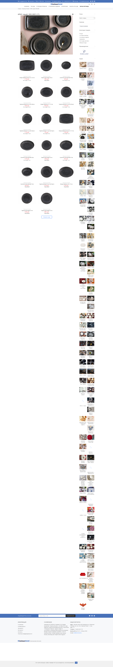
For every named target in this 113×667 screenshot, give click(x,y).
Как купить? (20, 630)
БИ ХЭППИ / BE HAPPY (90, 542)
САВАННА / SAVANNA (90, 141)
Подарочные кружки (91, 600)
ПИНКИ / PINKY (90, 284)
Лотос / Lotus (83, 405)
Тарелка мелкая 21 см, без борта (27, 130)
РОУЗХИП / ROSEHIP (82, 551)
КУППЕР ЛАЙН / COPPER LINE (90, 385)
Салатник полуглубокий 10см (66, 77)
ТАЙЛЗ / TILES (83, 515)
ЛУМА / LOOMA (82, 96)
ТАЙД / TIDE (83, 195)
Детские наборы (91, 590)
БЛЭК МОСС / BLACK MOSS (91, 375)
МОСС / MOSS (83, 375)
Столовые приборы (41, 6)
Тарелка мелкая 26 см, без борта (27, 104)
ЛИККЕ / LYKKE (90, 267)
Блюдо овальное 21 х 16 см (47, 104)
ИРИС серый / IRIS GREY (34, 8)
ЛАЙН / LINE (91, 205)
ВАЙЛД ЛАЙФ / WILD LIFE (90, 514)
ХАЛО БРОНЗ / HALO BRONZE (90, 560)
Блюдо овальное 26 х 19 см (66, 184)
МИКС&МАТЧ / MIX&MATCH (90, 404)
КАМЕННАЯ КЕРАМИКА (82, 187)
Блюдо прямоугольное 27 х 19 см (66, 130)
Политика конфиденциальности (25, 633)
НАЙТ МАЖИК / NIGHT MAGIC (90, 462)
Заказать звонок (57, 1)
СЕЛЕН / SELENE (83, 159)
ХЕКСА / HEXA (83, 124)
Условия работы (21, 626)
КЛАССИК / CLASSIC (82, 249)
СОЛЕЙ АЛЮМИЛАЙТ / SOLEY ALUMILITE (82, 535)
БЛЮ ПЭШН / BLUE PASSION (90, 494)
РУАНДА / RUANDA (91, 293)
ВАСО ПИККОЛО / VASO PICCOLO (90, 177)
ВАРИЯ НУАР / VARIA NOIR (91, 87)
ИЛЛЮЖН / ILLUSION (82, 223)
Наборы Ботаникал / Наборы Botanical (91, 580)
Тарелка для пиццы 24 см (27, 210)
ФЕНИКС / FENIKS (91, 187)
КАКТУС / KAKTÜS (91, 452)
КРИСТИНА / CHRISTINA (91, 441)
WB (38, 1)
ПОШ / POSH (83, 493)
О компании (20, 624)
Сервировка (64, 6)
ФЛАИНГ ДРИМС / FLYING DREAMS (83, 483)
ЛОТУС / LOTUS (90, 124)
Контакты (48, 1)
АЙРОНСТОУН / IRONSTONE (83, 141)
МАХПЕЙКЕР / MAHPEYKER (83, 471)
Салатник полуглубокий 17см (66, 157)
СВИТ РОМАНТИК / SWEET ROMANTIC (91, 483)
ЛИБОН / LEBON (91, 414)
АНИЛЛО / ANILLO (90, 196)
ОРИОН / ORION (91, 348)
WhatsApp (76, 1)
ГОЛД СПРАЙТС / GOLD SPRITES (83, 561)
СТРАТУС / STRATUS (90, 320)
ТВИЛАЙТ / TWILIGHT (82, 357)
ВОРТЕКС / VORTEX (90, 329)
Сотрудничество (23, 1)
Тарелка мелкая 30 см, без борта (46, 184)
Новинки (26, 6)
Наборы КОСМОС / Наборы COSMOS (83, 591)
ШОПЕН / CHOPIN (91, 231)
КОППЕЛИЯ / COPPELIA (91, 551)
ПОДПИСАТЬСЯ (70, 615)
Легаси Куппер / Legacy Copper (90, 395)
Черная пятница (84, 6)
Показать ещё (46, 217)
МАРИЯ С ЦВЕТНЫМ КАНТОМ (90, 69)
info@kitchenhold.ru (85, 1)
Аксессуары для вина (84, 41)
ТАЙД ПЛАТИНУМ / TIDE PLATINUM (83, 286)
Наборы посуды (73, 6)
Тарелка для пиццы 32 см (46, 210)
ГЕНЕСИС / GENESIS (90, 150)
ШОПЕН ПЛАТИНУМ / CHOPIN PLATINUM (83, 269)
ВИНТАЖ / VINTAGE (90, 159)
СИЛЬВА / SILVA (83, 79)
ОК (76, 662)
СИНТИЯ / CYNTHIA (83, 441)
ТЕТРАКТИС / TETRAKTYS (83, 303)
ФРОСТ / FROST (91, 357)
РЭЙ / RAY (83, 132)
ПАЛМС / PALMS (91, 523)
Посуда (33, 6)
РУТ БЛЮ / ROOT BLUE (83, 366)
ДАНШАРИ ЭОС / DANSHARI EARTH (82, 423)
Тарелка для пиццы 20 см (46, 157)
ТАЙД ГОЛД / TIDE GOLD (91, 276)
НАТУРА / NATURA (83, 168)
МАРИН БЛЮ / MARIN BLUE (90, 473)
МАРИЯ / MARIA (91, 106)
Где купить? (32, 1)
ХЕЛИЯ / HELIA (83, 68)
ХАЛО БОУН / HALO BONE (91, 569)
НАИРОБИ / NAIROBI (90, 505)
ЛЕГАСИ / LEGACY (83, 394)
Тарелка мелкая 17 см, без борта (46, 130)
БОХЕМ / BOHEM (83, 462)
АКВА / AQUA (91, 222)
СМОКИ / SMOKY (83, 240)
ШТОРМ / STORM (91, 213)
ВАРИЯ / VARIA (90, 78)
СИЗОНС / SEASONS (91, 97)
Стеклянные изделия (54, 6)
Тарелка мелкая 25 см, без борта (66, 104)
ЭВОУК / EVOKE (82, 502)
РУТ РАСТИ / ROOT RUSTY (91, 366)
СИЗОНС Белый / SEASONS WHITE (82, 106)
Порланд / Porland (25, 8)
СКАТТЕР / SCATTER (83, 348)
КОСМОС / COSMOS (83, 451)
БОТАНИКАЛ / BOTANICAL (91, 115)
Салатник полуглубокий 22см (27, 157)
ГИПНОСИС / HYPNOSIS (83, 320)
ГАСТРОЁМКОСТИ (82, 578)
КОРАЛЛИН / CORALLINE (83, 205)
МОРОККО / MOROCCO (90, 532)
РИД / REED (90, 132)
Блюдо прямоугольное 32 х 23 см (27, 77)
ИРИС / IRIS (90, 168)
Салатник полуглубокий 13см (27, 184)
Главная (19, 8)
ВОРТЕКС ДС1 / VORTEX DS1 (82, 329)
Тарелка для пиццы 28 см (46, 77)
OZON (42, 1)
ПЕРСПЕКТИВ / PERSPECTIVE (90, 311)
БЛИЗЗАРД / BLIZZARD (90, 240)
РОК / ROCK (83, 384)
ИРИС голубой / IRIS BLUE (90, 249)
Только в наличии (84, 26)
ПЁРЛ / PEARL (83, 149)
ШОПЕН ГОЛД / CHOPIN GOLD (90, 259)
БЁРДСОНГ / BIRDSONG (91, 432)
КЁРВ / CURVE (91, 302)
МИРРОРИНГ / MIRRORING (90, 423)
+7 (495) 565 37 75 (67, 1)
